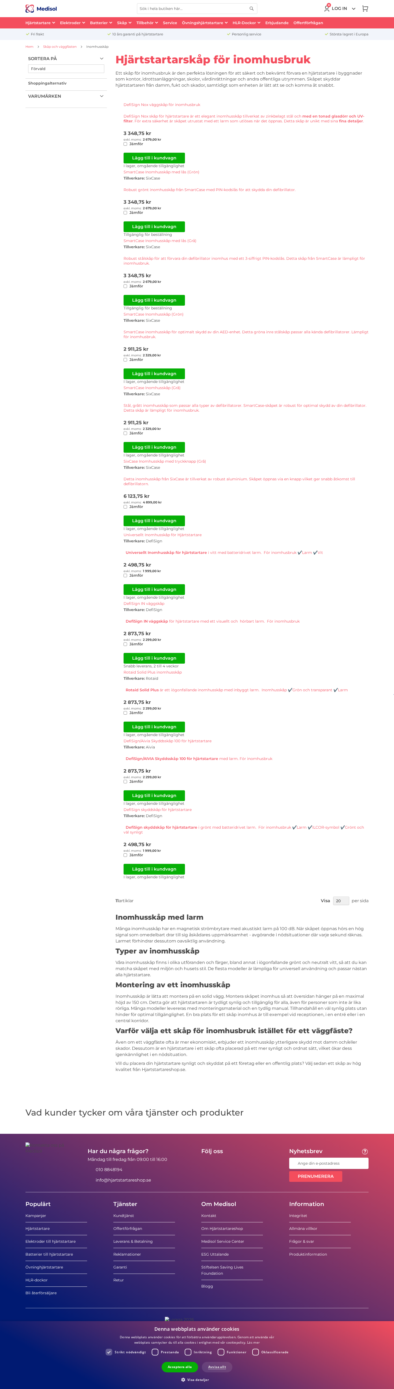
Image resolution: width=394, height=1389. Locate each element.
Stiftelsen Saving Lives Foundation (222, 1270)
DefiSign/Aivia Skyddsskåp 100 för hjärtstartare (167, 741)
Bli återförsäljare (41, 1293)
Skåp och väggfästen (60, 47)
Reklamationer (127, 1254)
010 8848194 (109, 1169)
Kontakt (208, 1215)
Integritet (298, 1215)
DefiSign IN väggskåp (144, 603)
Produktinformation (308, 1254)
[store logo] (41, 9)
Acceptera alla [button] (180, 1367)
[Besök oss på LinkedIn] (222, 1163)
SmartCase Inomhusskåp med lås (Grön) (161, 172)
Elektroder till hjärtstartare (50, 1241)
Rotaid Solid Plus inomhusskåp (153, 672)
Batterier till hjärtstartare (49, 1254)
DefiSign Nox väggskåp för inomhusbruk (162, 104)
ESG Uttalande (215, 1254)
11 (117, 900)
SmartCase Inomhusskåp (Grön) (154, 314)
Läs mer (253, 1342)
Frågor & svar (301, 1241)
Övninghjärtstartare (44, 1267)
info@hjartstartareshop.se (123, 1180)
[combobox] (197, 8)
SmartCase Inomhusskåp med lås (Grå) (160, 240)
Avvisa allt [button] (217, 1367)
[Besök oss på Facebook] (207, 1163)
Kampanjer (35, 1215)
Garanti (120, 1267)
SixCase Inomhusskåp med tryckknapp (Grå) (165, 461)
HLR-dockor (36, 1280)
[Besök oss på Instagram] (238, 1163)
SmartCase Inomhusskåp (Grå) (152, 387)
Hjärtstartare (37, 1228)
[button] (197, 1379)
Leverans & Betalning (133, 1241)
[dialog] (197, 1355)
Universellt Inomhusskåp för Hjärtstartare (163, 534)
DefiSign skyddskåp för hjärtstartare (158, 809)
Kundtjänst (123, 1215)
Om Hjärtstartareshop (222, 1228)
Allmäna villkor (303, 1228)
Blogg (207, 1286)
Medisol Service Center (222, 1241)
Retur (118, 1280)
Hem (29, 47)
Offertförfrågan (127, 1228)
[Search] (251, 8)
